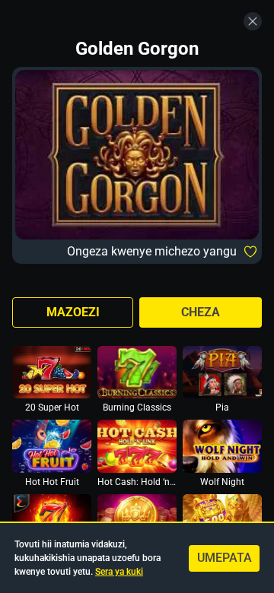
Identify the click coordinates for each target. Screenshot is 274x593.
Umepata (224, 557)
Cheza (200, 312)
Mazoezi (73, 312)
